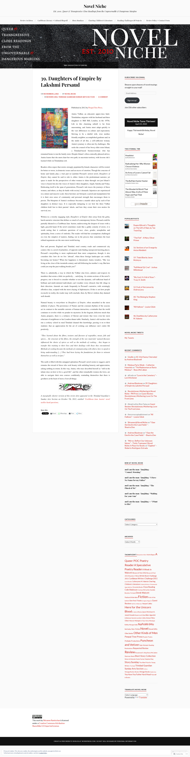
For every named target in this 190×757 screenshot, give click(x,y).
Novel (144, 628)
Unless (146, 669)
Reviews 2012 (52, 97)
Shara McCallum (152, 653)
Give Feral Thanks (135, 601)
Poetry (150, 637)
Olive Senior (129, 633)
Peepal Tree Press (95, 107)
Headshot (129, 155)
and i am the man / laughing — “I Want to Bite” (141, 502)
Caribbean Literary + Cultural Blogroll (53, 20)
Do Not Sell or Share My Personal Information (116, 741)
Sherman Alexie (130, 656)
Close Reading (149, 587)
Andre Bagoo (151, 555)
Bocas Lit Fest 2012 (139, 573)
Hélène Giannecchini (132, 174)
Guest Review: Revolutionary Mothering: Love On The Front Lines (141, 396)
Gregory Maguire (147, 600)
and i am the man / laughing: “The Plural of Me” (139, 486)
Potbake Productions (132, 641)
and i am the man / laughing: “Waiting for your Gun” (141, 494)
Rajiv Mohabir (144, 645)
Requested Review (140, 648)
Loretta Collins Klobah (144, 618)
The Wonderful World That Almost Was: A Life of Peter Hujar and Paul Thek (136, 192)
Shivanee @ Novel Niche (137, 422)
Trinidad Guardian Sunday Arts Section (76, 97)
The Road (132, 666)
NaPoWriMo (146, 624)
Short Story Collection (145, 656)
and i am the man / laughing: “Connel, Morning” (137, 470)
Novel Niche (95, 6)
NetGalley (128, 629)
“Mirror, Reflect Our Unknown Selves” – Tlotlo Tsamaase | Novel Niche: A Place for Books (139, 443)
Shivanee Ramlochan (51, 720)
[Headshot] (155, 160)
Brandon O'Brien (134, 576)
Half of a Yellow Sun (136, 603)
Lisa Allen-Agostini (148, 615)
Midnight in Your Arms (142, 621)
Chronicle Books (137, 587)
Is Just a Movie (137, 612)
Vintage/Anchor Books (132, 672)
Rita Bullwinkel (131, 157)
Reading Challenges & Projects (129, 20)
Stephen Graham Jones (132, 183)
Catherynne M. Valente (140, 581)
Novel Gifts (153, 629)
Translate (143, 697)
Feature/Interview (131, 597)
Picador (145, 637)
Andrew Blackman (135, 383)
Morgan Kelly (133, 625)
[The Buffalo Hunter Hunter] (155, 185)
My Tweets (129, 338)
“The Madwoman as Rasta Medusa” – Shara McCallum (140, 368)
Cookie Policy (43, 753)
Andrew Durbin (131, 197)
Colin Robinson (131, 590)
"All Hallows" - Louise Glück (144, 307)
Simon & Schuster (130, 659)
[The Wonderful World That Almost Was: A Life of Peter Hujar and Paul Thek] (155, 193)
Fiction (143, 597)
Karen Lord (138, 615)
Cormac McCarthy (144, 590)
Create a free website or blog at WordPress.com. (75, 741)
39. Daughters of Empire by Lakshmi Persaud (71, 81)
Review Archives (26, 20)
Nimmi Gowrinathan (132, 168)
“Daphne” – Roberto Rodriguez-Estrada (141, 446)
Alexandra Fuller (141, 554)
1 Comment (103, 97)
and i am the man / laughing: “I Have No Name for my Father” (140, 478)
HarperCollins (147, 604)
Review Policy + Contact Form (158, 20)
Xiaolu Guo (153, 672)
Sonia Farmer (140, 659)
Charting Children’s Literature (100, 20)
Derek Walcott (142, 593)
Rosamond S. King (141, 653)
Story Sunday (132, 662)
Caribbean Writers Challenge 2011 (143, 578)
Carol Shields (128, 581)
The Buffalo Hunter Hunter (136, 181)
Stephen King (149, 659)
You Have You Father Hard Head (138, 674)
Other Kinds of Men (146, 633)
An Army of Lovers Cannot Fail (137, 173)
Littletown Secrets (130, 618)
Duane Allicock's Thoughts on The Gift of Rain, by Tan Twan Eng (144, 228)
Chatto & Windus (144, 584)
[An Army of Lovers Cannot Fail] (155, 177)
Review (130, 652)
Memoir (131, 621)
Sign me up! (132, 100)
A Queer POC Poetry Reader (141, 559)
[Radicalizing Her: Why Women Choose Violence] (155, 168)
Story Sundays (78, 20)
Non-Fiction (135, 629)
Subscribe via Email (135, 77)
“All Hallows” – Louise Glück (139, 415)
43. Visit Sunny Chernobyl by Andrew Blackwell (141, 358)
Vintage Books (144, 672)
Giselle (130, 357)
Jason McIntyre (147, 612)
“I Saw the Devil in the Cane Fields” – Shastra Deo (140, 424)
